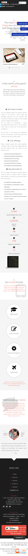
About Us (14, 477)
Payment (15, 487)
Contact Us (15, 483)
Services (15, 480)
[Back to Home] (3, 1)
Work (15, 474)
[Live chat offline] (21, 551)
